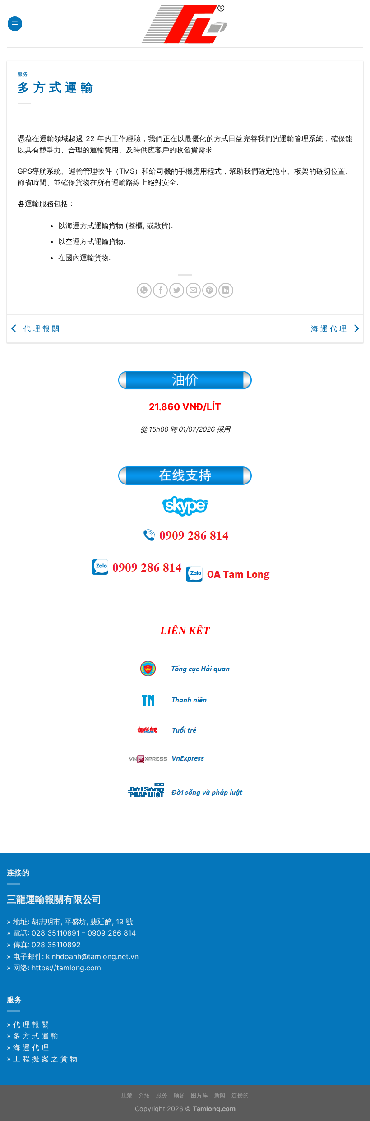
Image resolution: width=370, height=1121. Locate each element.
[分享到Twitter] (176, 290)
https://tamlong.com (66, 967)
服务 (23, 74)
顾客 (179, 1095)
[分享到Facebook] (160, 290)
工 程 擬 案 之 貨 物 (45, 1058)
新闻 (220, 1095)
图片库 (199, 1095)
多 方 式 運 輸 (35, 1035)
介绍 (144, 1095)
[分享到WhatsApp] (144, 290)
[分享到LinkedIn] (225, 290)
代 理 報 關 (40, 327)
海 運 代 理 (330, 327)
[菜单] (15, 23)
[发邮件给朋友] (193, 290)
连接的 (240, 1095)
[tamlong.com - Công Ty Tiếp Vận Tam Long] (185, 23)
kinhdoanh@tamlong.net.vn (92, 956)
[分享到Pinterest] (209, 290)
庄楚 (127, 1095)
